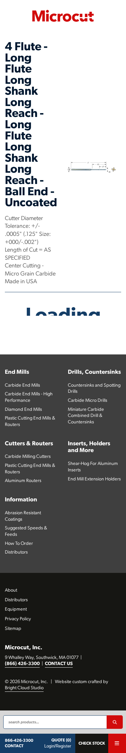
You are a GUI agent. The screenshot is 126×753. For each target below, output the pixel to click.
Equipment (16, 609)
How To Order (19, 543)
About (11, 590)
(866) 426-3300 (22, 663)
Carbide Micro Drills (87, 400)
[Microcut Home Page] (63, 16)
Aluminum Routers (23, 480)
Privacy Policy (18, 619)
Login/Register (57, 746)
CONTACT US (59, 663)
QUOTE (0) (61, 740)
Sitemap (13, 628)
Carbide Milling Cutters (28, 456)
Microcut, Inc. (23, 648)
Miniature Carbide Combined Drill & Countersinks (86, 416)
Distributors (16, 552)
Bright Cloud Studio (24, 688)
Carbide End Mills (22, 385)
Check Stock (92, 743)
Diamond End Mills (23, 409)
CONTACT (14, 746)
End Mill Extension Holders (94, 479)
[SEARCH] (115, 722)
